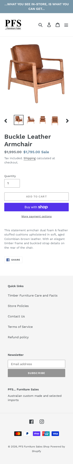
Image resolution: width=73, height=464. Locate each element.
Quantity (10, 176)
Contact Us (16, 316)
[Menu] (66, 24)
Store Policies (18, 306)
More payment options (36, 216)
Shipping (30, 158)
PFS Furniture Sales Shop (33, 446)
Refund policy (18, 337)
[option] (19, 120)
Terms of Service (20, 327)
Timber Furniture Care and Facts (32, 295)
